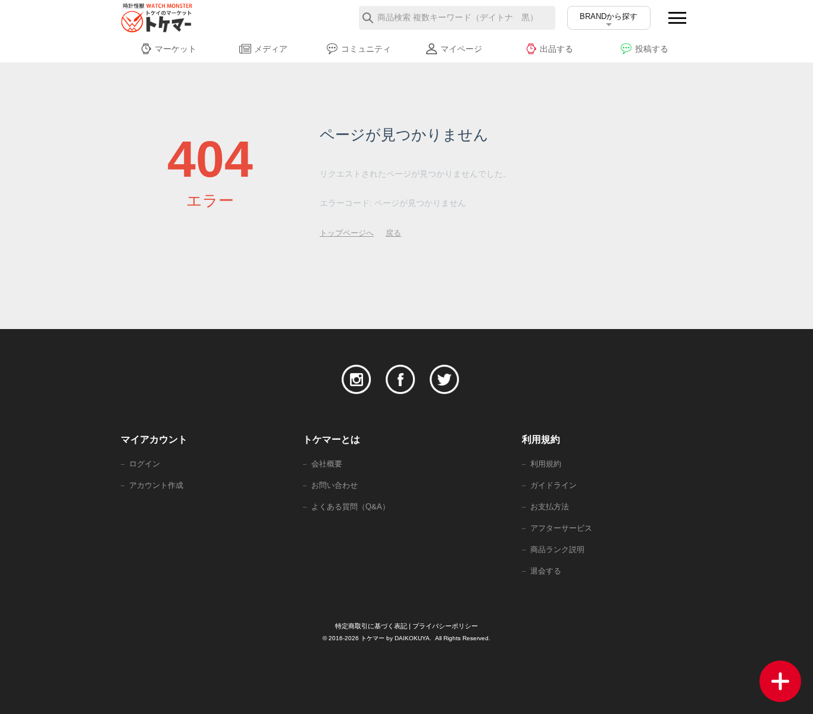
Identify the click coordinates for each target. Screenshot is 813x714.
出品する (556, 49)
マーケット (175, 49)
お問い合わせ (334, 485)
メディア (270, 49)
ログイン (144, 463)
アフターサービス (561, 528)
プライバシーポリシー (445, 626)
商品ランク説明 (557, 549)
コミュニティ (366, 49)
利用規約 (545, 463)
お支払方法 (549, 506)
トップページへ (347, 232)
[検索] (368, 18)
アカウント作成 (156, 485)
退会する (545, 570)
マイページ (461, 49)
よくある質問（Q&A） (350, 506)
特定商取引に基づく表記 (371, 626)
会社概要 (326, 463)
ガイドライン (553, 485)
